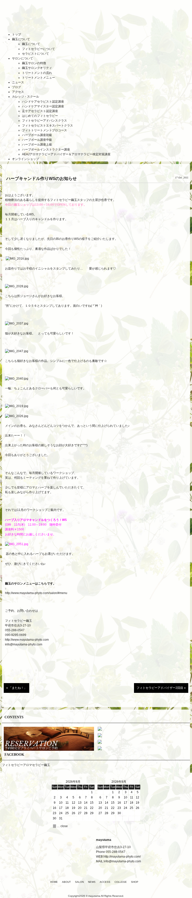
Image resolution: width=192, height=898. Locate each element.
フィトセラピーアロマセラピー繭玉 (26, 765)
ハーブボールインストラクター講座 (46, 149)
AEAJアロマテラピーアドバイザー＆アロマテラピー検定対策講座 (66, 154)
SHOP (134, 882)
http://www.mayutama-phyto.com (27, 639)
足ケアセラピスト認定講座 (40, 111)
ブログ (16, 87)
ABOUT (66, 882)
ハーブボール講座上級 (37, 144)
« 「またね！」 (16, 688)
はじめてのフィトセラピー (40, 116)
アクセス (18, 92)
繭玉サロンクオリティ (37, 68)
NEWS (92, 882)
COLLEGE (120, 882)
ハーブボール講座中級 (37, 140)
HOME (54, 882)
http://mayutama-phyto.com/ (122, 856)
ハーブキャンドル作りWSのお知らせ (41, 178)
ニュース (18, 82)
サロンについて (22, 58)
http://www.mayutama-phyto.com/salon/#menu (36, 593)
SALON (79, 882)
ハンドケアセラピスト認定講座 (43, 101)
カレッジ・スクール (25, 96)
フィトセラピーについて (38, 49)
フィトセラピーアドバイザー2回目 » (161, 688)
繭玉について (21, 39)
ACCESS (105, 882)
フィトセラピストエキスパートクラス (47, 125)
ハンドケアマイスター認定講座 (43, 106)
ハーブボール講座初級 (37, 135)
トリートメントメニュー (38, 77)
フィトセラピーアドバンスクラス (44, 120)
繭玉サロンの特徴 (34, 63)
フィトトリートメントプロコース (44, 130)
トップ (16, 34)
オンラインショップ (25, 159)
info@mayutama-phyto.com (23, 644)
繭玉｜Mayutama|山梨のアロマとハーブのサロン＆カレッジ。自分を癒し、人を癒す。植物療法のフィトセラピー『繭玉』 (96, 19)
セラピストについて (35, 53)
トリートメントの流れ (37, 73)
